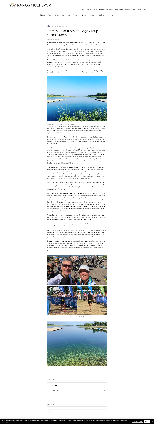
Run (69, 15)
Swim (57, 15)
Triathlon (101, 15)
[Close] (152, 421)
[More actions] (106, 26)
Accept (147, 421)
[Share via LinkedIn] (56, 385)
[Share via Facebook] (48, 385)
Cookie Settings (138, 421)
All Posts (42, 15)
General (93, 15)
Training (75, 15)
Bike (63, 15)
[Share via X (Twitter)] (52, 385)
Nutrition (84, 15)
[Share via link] (60, 385)
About (50, 15)
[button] (112, 15)
